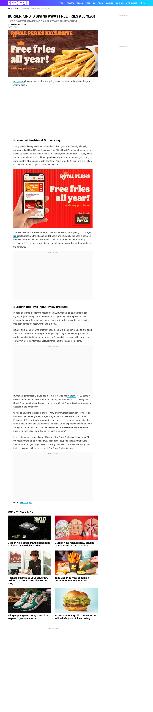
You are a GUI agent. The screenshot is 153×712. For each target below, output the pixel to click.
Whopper (71, 396)
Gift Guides (131, 3)
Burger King (19, 81)
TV (94, 3)
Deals (80, 3)
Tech (62, 3)
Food (100, 3)
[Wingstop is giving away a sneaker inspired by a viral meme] (29, 600)
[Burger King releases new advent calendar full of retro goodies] (76, 528)
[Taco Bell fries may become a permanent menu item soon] (76, 563)
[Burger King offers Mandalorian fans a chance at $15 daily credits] (29, 528)
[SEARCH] (144, 3)
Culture (109, 3)
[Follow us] (140, 3)
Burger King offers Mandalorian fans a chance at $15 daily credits (29, 544)
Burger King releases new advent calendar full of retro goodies (74, 544)
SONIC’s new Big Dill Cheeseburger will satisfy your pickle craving (76, 617)
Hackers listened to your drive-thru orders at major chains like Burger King (28, 580)
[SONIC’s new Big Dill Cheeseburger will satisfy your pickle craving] (76, 600)
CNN (30, 502)
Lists (87, 3)
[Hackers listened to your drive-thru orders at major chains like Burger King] (29, 563)
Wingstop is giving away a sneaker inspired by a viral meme (28, 617)
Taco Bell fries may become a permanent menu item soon (72, 579)
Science (119, 3)
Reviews (70, 3)
